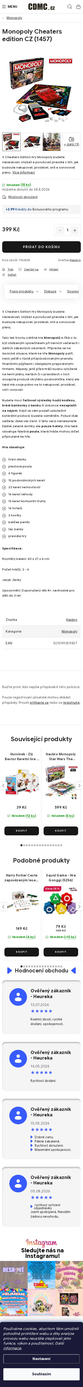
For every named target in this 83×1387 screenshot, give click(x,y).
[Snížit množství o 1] (60, 230)
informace (12, 1348)
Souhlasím (41, 1374)
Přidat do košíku (41, 247)
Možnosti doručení (23, 197)
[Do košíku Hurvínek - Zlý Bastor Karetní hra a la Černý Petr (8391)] (21, 830)
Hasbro (75, 260)
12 (53, 845)
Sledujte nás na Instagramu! (42, 1253)
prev (3, 785)
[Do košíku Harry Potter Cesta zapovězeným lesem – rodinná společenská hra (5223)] (21, 952)
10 (48, 845)
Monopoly (69, 631)
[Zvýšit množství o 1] (75, 230)
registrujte (71, 703)
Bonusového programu (50, 209)
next (79, 785)
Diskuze (50, 291)
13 (56, 845)
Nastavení (41, 1359)
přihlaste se (39, 703)
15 (61, 845)
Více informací (23, 172)
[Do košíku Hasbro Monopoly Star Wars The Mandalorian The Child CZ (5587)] (61, 830)
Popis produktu (21, 291)
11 (51, 845)
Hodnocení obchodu (41, 970)
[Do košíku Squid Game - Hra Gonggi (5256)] (61, 952)
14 (59, 845)
